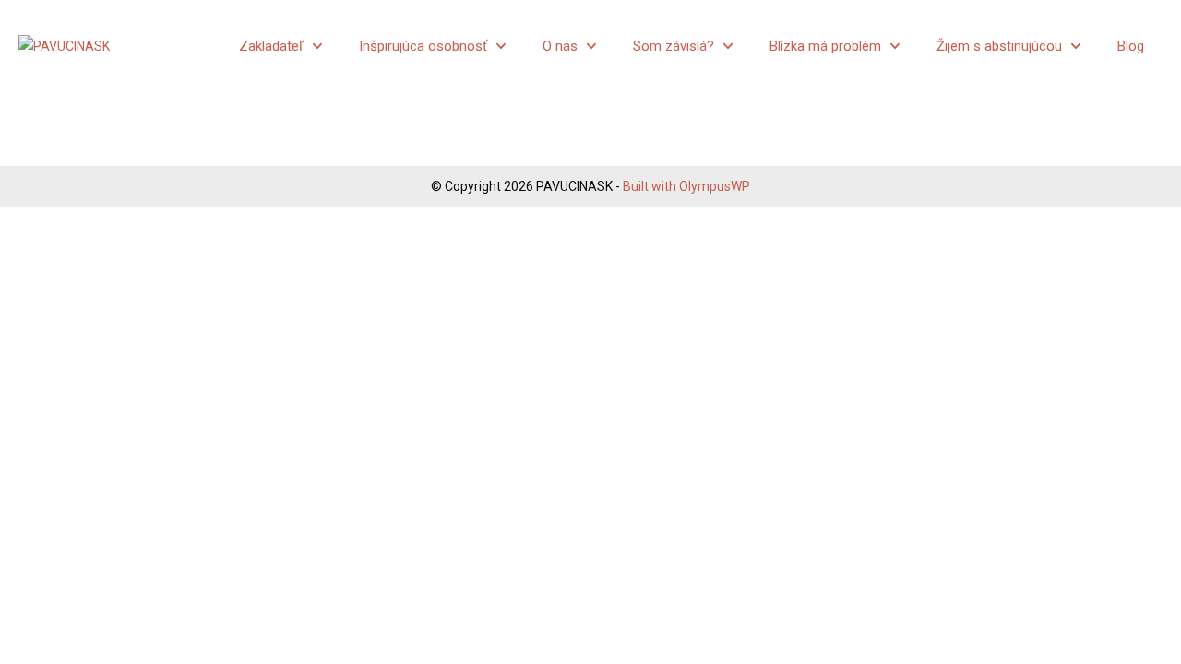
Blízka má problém (825, 46)
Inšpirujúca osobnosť (423, 46)
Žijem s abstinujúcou (999, 46)
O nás (560, 46)
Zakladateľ (271, 46)
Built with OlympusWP (686, 186)
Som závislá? (673, 46)
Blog (1130, 46)
